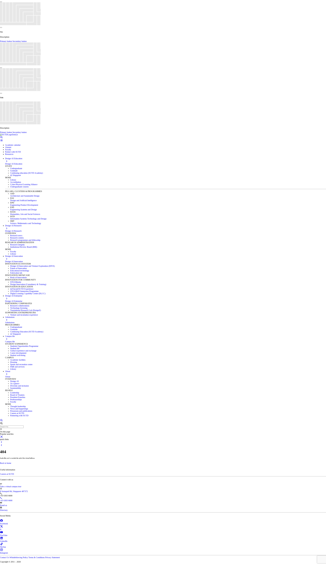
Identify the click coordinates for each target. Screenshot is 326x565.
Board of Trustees (17, 395)
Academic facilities (17, 360)
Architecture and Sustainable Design (24, 196)
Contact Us (5, 557)
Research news (16, 235)
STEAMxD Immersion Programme (24, 291)
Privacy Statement (52, 557)
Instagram (4, 553)
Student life (14, 348)
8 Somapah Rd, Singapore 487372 (14, 491)
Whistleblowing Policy (19, 557)
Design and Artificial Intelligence (23, 200)
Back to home (5, 463)
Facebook (4, 524)
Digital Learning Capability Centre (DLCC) (27, 293)
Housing (13, 362)
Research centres (17, 238)
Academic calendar (13, 145)
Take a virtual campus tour (10, 486)
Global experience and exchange (23, 351)
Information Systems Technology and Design (28, 219)
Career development (18, 353)
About (7, 377)
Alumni (8, 147)
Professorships (16, 399)
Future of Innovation (18, 268)
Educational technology (19, 271)
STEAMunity (15, 282)
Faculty (8, 149)
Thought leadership (18, 406)
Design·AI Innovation (14, 261)
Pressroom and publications (21, 411)
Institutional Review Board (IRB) (23, 247)
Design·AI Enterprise (13, 301)
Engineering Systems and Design (23, 210)
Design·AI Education (13, 164)
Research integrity (17, 245)
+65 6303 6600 (6, 500)
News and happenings (19, 409)
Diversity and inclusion (19, 386)
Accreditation (15, 182)
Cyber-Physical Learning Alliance (23, 184)
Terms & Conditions (36, 557)
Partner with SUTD (13, 152)
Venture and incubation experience (24, 315)
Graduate (14, 171)
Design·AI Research (13, 231)
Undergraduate (16, 168)
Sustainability (15, 388)
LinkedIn (3, 541)
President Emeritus (17, 397)
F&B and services (17, 367)
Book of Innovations (18, 277)
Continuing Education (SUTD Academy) (26, 332)
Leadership (14, 393)
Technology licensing (18, 308)
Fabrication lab (16, 273)
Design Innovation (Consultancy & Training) (28, 284)
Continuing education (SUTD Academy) (26, 173)
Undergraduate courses (19, 187)
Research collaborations (19, 306)
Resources (9, 154)
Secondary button (19, 41)
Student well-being (17, 355)
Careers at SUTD (17, 413)
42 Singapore (15, 175)
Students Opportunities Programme (24, 346)
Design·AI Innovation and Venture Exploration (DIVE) (32, 266)
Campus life (10, 341)
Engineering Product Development (24, 205)
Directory (4, 510)
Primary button (6, 41)
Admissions (10, 322)
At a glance (14, 383)
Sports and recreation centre (21, 364)
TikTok (3, 547)
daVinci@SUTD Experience (21, 289)
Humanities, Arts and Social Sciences (25, 214)
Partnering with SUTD (19, 415)
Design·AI (14, 381)
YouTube (3, 535)
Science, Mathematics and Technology (25, 223)
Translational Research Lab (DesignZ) (25, 310)
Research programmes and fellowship (25, 240)
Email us (3, 505)
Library (13, 180)
